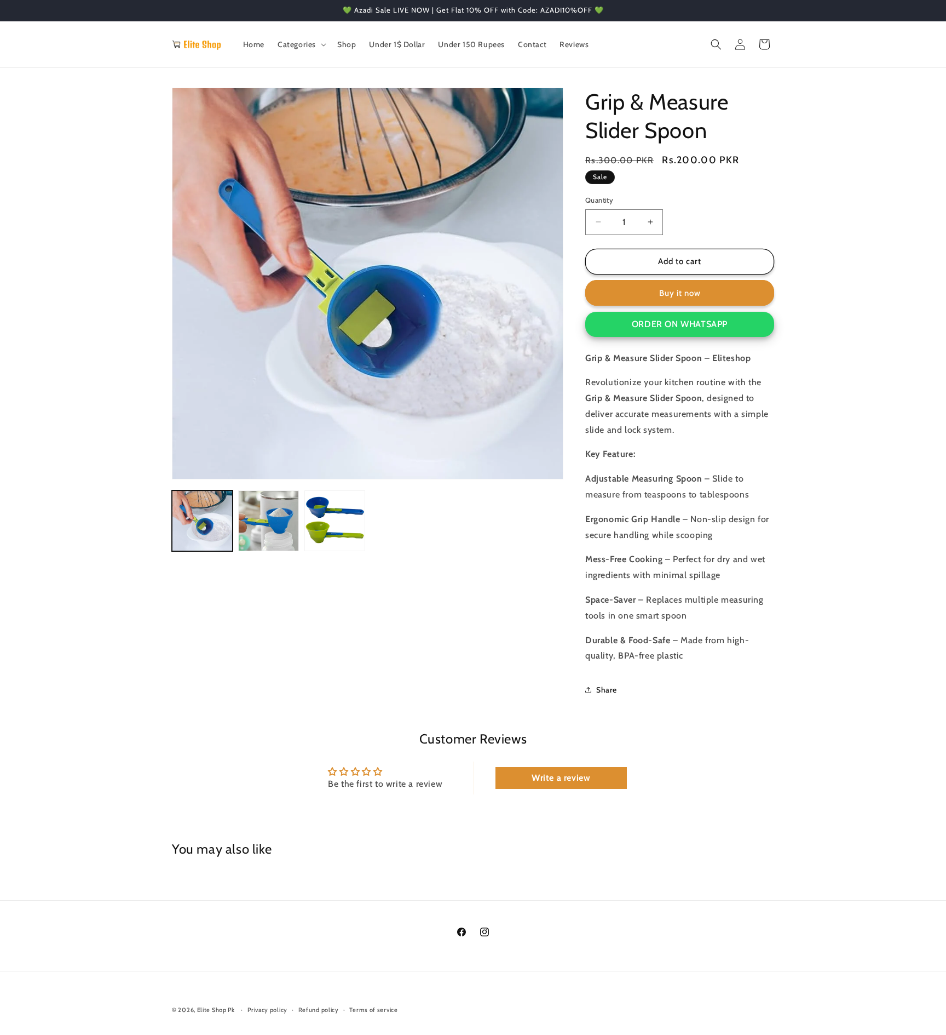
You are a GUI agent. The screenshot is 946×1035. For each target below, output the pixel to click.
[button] (301, 44)
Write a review (561, 778)
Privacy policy (267, 1010)
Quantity (599, 200)
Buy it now (680, 293)
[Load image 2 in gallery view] (268, 520)
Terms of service (373, 1010)
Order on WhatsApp (680, 324)
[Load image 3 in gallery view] (334, 520)
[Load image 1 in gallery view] (202, 520)
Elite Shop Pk (216, 1010)
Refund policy (318, 1010)
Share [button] (606, 690)
